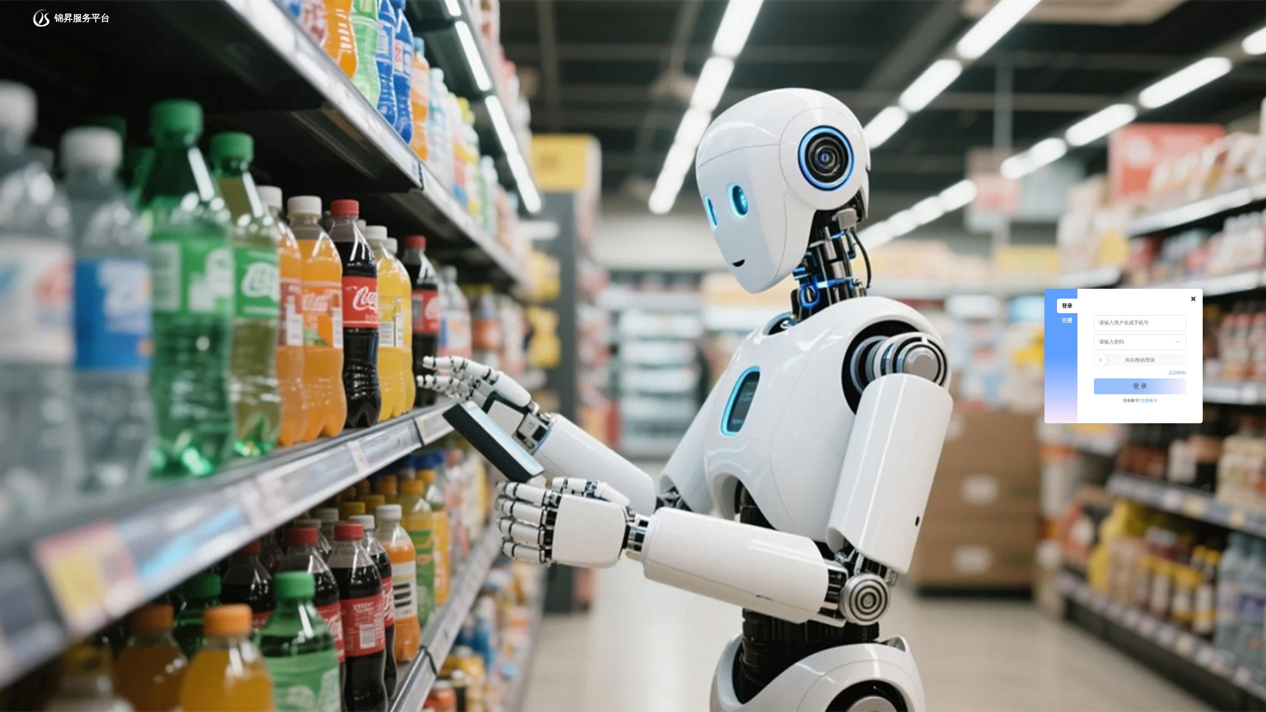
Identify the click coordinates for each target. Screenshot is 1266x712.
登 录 (1140, 386)
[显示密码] (1178, 342)
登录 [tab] (1067, 306)
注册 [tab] (1067, 320)
